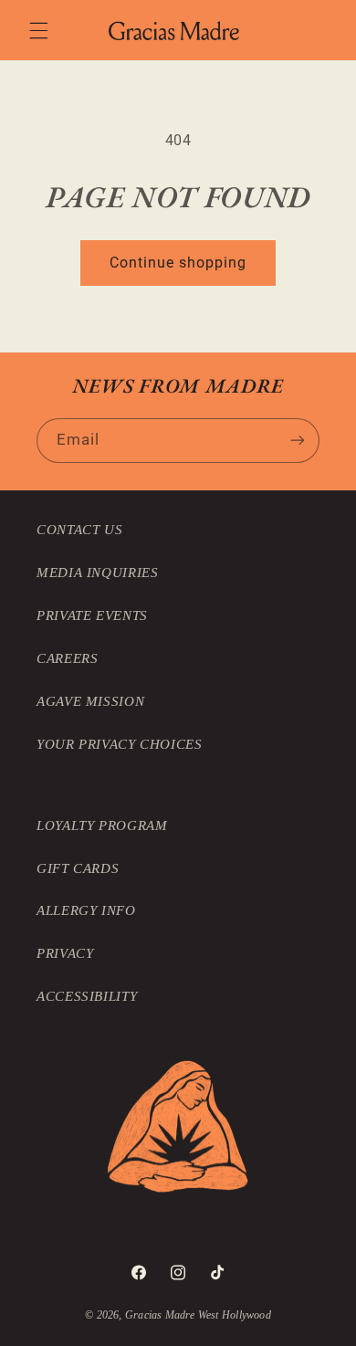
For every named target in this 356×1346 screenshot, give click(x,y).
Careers (67, 658)
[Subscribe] (298, 440)
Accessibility (87, 996)
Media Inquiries (97, 572)
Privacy (65, 953)
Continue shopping (178, 262)
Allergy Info (86, 910)
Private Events (92, 615)
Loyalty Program (102, 825)
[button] (38, 30)
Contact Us (79, 529)
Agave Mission (90, 701)
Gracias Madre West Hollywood (198, 1314)
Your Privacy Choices (120, 744)
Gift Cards (78, 868)
